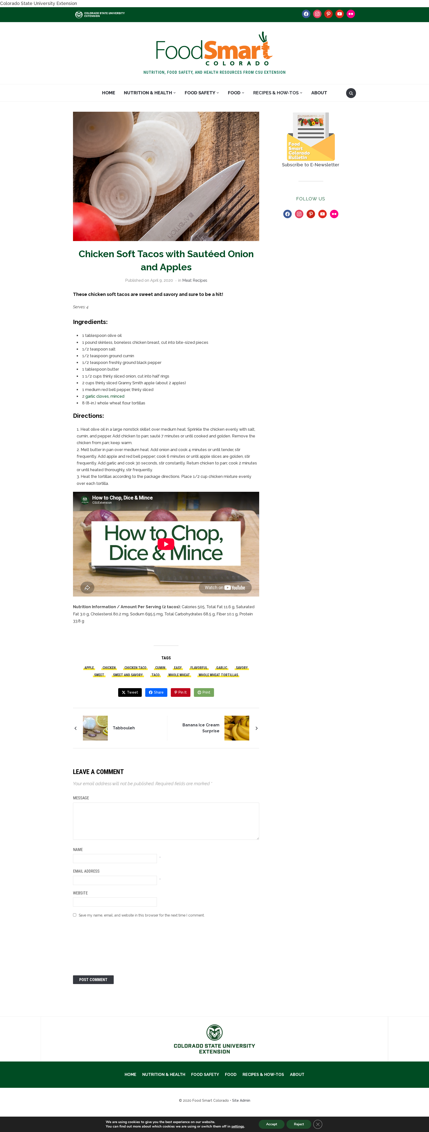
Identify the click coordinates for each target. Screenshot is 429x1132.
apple (89, 668)
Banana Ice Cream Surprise (200, 728)
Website (80, 893)
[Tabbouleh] (95, 727)
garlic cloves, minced (104, 396)
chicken (109, 668)
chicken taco (135, 668)
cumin (160, 668)
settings (237, 1126)
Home (108, 92)
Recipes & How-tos (276, 92)
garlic (221, 668)
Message (81, 798)
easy (178, 668)
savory (242, 668)
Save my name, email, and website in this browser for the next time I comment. (142, 915)
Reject (299, 1124)
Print (206, 692)
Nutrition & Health (148, 92)
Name (78, 849)
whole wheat (179, 675)
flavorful (199, 668)
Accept (271, 1124)
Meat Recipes (194, 280)
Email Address (86, 871)
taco (155, 675)
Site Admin (241, 1100)
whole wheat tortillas (218, 675)
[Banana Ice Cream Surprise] (237, 727)
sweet (99, 675)
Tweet (132, 692)
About (319, 92)
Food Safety (200, 92)
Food (234, 92)
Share (159, 692)
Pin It (183, 692)
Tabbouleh (124, 728)
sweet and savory (128, 675)
